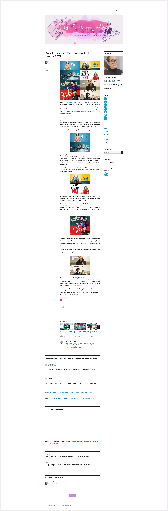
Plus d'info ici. (112, 81)
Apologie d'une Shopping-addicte (52, 505)
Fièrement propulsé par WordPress (67, 505)
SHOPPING (106, 139)
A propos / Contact (118, 10)
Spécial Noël (83, 10)
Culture (46, 68)
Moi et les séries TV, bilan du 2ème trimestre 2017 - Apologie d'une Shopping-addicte (70, 392)
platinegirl (47, 65)
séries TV (46, 70)
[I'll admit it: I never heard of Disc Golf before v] (50, 490)
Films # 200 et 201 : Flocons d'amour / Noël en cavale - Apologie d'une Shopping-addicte (71, 398)
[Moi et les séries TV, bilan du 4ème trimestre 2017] (66, 326)
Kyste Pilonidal (108, 10)
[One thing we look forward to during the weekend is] (61, 490)
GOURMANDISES (107, 134)
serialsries (51, 364)
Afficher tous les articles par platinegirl (73, 347)
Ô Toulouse (99, 10)
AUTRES (105, 142)
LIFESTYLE (106, 137)
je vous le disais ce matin (72, 102)
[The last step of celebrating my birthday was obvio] (94, 490)
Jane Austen (91, 10)
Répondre (47, 372)
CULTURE (106, 131)
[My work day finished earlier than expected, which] (83, 490)
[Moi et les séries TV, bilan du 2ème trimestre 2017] (93, 326)
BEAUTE (105, 128)
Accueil (76, 10)
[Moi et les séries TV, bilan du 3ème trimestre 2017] (80, 326)
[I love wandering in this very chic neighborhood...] (72, 490)
